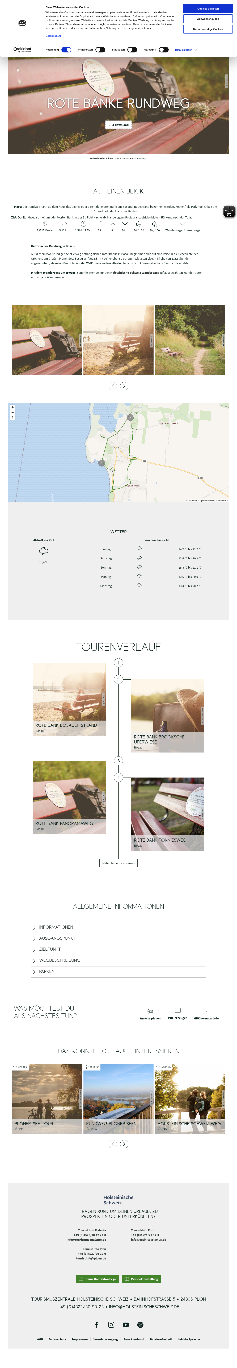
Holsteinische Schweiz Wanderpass (134, 273)
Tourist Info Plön (94, 1301)
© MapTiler (192, 500)
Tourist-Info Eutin (143, 1282)
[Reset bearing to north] (12, 417)
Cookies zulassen (208, 8)
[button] (118, 125)
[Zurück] (113, 386)
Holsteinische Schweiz (102, 158)
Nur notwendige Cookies (208, 29)
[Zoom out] (12, 412)
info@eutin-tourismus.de (148, 1291)
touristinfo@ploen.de (91, 1310)
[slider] (118, 551)
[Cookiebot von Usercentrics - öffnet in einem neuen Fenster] (22, 49)
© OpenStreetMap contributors (213, 500)
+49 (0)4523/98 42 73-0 (90, 1286)
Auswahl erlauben (208, 18)
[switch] (100, 49)
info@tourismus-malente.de (86, 1291)
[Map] (118, 452)
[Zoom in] (12, 407)
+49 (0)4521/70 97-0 (145, 1286)
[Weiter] (124, 386)
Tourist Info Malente (92, 1282)
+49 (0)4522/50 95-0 (92, 1305)
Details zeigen (183, 49)
